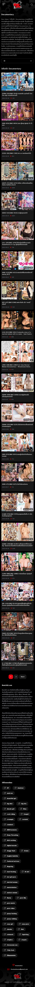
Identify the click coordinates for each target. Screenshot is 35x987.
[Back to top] (32, 984)
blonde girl (10, 809)
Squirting (25, 934)
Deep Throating (12, 835)
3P (8, 788)
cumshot (10, 825)
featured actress (13, 861)
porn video (11, 908)
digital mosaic (12, 845)
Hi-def (27, 872)
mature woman (12, 893)
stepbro (10, 940)
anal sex (10, 793)
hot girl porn (11, 877)
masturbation (12, 887)
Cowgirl (26, 814)
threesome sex (12, 945)
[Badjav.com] (17, 5)
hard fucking (11, 872)
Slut (22, 929)
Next (23, 677)
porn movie (11, 903)
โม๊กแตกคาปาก (11, 955)
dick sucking (11, 840)
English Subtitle (12, 856)
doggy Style (11, 851)
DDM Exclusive (12, 830)
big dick (9, 804)
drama (26, 851)
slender (9, 929)
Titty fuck (10, 950)
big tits (23, 804)
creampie (10, 819)
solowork (10, 934)
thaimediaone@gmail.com (19, 969)
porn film (23, 898)
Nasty (9, 898)
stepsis (24, 940)
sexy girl (10, 924)
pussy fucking (12, 914)
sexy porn (25, 924)
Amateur (21, 788)
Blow (24, 809)
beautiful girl (11, 798)
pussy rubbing (12, 919)
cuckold (25, 819)
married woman (12, 882)
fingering (10, 866)
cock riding (11, 814)
